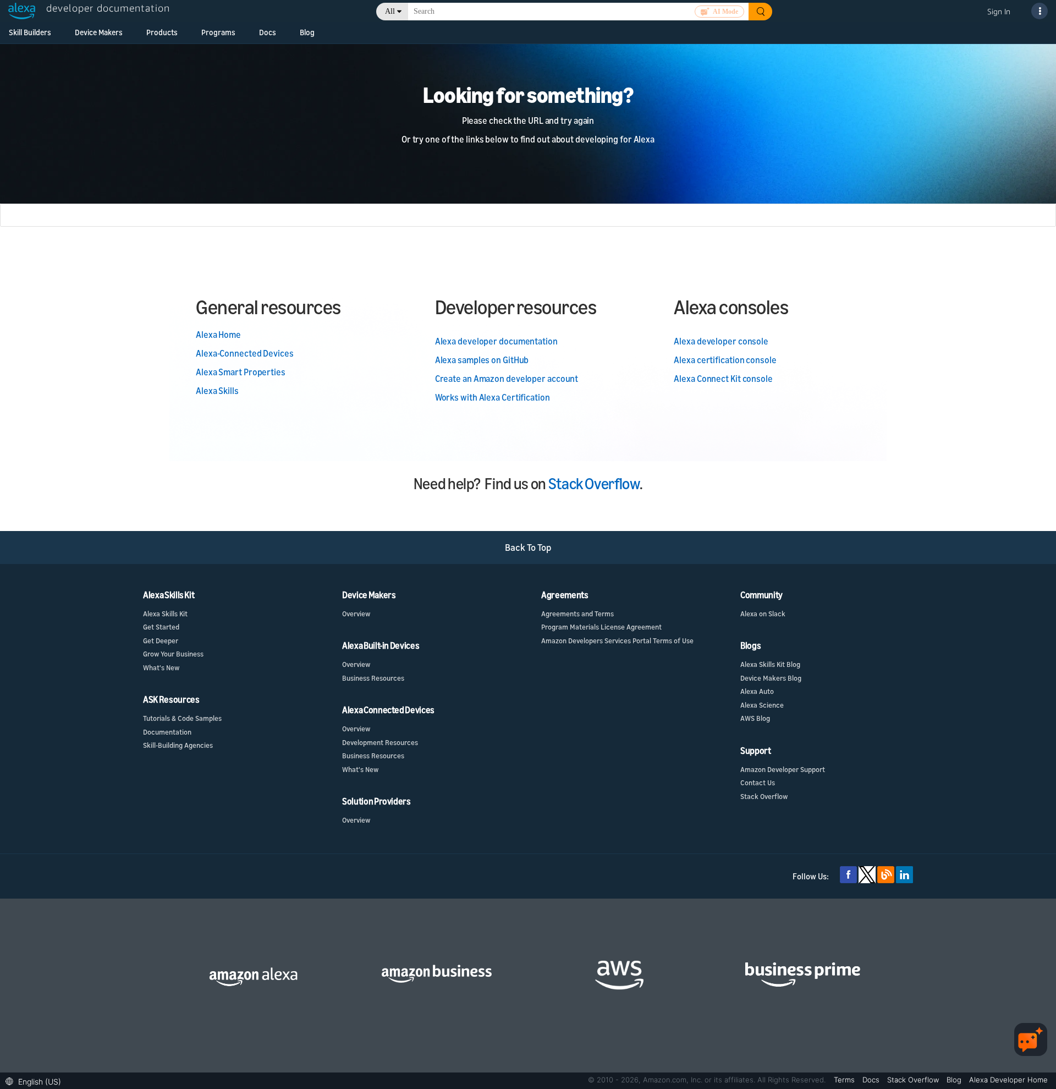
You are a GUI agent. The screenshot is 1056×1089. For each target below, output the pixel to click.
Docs (267, 32)
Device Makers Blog (770, 678)
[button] (36, 1080)
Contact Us (757, 782)
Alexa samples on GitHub (482, 359)
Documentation (167, 731)
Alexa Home (218, 334)
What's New (161, 667)
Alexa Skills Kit (165, 613)
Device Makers (99, 32)
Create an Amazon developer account (507, 378)
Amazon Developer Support (782, 769)
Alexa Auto (757, 691)
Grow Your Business (173, 653)
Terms (845, 1079)
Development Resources (380, 742)
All (390, 11)
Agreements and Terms (577, 613)
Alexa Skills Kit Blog (770, 664)
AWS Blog (755, 718)
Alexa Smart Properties (240, 371)
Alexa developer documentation (496, 341)
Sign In (998, 11)
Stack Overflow (594, 483)
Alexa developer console (721, 341)
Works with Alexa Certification (492, 397)
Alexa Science (762, 705)
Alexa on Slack (762, 613)
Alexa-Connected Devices (245, 353)
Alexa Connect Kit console (723, 378)
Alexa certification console (725, 359)
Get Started (161, 626)
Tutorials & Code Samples (182, 718)
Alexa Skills (217, 390)
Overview (356, 613)
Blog (307, 32)
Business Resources (373, 678)
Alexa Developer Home (1008, 1079)
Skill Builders (30, 32)
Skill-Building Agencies (178, 745)
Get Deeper (160, 640)
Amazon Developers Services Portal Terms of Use (617, 640)
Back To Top (528, 547)
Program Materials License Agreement (601, 626)
